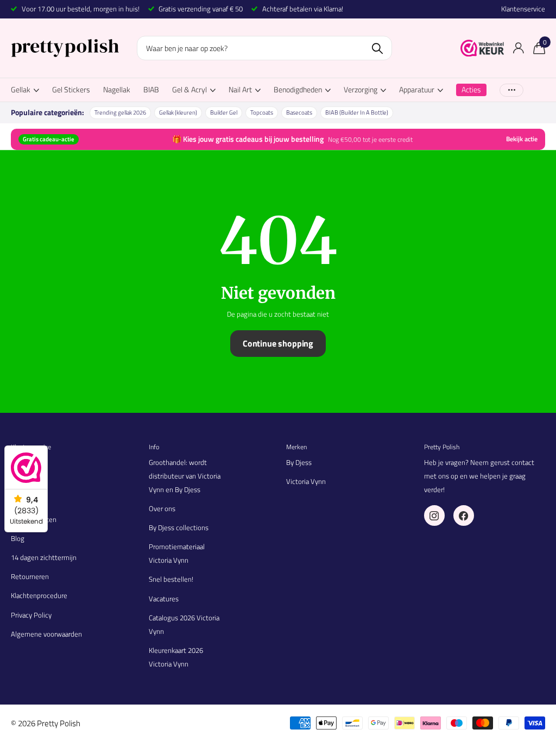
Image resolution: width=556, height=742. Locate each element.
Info (154, 447)
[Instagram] (434, 515)
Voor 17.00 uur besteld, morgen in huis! (81, 8)
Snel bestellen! (171, 579)
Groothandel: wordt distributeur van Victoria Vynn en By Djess (184, 476)
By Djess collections (178, 527)
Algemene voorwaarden (46, 633)
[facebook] (463, 515)
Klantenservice (523, 9)
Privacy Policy (31, 614)
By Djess (299, 462)
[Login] (518, 48)
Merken (296, 447)
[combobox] (264, 48)
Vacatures (164, 598)
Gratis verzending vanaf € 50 (201, 8)
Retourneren (30, 576)
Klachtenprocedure (39, 595)
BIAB (151, 89)
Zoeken (377, 48)
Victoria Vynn (306, 481)
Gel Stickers (71, 89)
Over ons (162, 508)
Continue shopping (278, 343)
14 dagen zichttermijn (44, 557)
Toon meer (511, 90)
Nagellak (116, 89)
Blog (17, 538)
